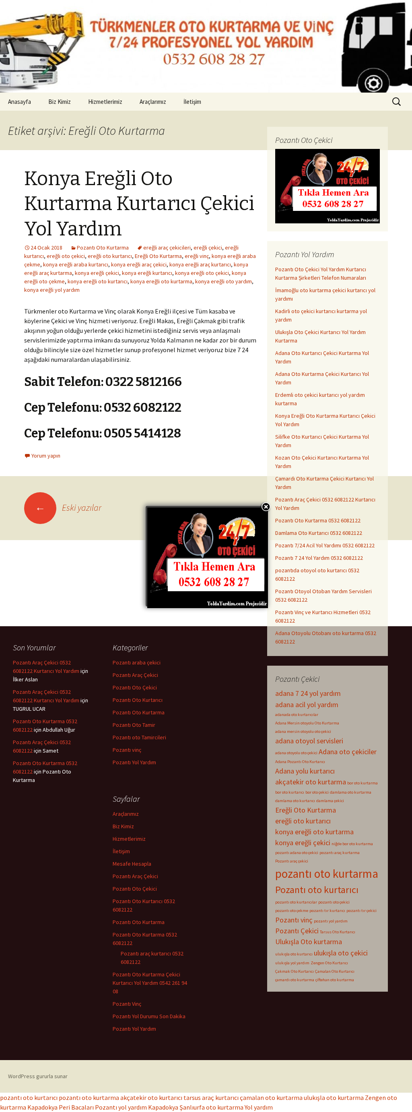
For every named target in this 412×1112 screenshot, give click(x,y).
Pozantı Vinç (127, 1003)
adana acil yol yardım (306, 704)
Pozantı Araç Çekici (135, 675)
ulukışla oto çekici (341, 952)
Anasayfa (19, 101)
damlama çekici (330, 800)
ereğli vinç (197, 256)
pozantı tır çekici (361, 910)
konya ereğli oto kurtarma (161, 281)
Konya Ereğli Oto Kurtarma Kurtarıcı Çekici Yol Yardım (139, 204)
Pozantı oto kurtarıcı (316, 889)
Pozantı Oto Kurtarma (103, 247)
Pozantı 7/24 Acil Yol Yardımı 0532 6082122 (325, 545)
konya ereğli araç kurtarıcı (200, 264)
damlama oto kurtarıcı (295, 800)
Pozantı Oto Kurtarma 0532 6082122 (317, 520)
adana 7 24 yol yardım (308, 693)
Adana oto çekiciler (348, 751)
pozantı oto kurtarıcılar (296, 902)
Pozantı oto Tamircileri (139, 737)
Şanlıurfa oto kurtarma (211, 1107)
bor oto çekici (317, 792)
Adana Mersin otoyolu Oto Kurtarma (307, 723)
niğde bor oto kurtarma (352, 843)
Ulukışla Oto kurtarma (308, 941)
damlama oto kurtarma (350, 792)
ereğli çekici (208, 247)
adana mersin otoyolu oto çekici (303, 731)
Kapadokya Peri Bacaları (60, 1107)
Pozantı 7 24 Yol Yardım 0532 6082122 (319, 557)
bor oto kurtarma (362, 783)
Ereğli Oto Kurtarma (158, 256)
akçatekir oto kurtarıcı (151, 1097)
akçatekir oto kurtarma (310, 781)
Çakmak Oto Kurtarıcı (294, 971)
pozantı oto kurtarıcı (29, 1097)
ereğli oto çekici (66, 256)
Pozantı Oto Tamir (134, 724)
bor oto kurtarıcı (289, 792)
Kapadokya (163, 1107)
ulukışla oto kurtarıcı (294, 954)
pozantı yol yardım (331, 921)
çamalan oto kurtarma (271, 1097)
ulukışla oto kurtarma (334, 1097)
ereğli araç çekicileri (167, 247)
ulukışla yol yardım (292, 963)
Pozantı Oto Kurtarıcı (138, 700)
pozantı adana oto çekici (296, 852)
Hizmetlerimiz (105, 101)
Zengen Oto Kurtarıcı (329, 963)
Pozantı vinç (294, 919)
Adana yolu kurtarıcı (305, 771)
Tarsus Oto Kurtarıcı (337, 932)
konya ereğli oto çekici (202, 272)
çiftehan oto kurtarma (334, 979)
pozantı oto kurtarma (326, 873)
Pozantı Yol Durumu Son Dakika (149, 1016)
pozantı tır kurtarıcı (327, 910)
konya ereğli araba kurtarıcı (75, 264)
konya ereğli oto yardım (223, 281)
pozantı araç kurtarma (339, 852)
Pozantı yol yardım (121, 1107)
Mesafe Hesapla (132, 863)
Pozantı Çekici (297, 930)
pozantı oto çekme (291, 910)
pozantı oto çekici (334, 902)
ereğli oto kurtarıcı (110, 256)
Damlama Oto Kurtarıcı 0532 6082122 (318, 532)
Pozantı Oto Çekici (135, 687)
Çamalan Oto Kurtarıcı (334, 971)
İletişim (192, 101)
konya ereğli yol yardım (52, 289)
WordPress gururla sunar (38, 1076)
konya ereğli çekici (97, 272)
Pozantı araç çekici (291, 861)
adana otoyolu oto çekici (296, 752)
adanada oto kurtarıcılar (296, 714)
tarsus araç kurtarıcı (211, 1097)
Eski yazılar (68, 507)
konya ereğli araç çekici (139, 264)
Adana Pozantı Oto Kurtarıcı (300, 761)
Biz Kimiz (59, 101)
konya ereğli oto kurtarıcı (98, 281)
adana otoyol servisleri (309, 740)
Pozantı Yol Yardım (134, 762)
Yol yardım (259, 1107)
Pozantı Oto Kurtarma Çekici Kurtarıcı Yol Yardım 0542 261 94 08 (150, 983)
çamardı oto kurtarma (294, 979)
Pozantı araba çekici (137, 662)
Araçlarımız (153, 101)
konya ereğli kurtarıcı (147, 272)
